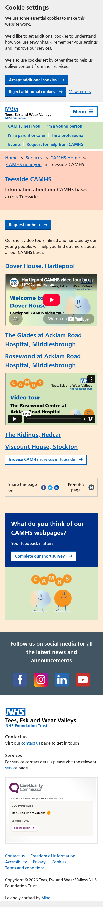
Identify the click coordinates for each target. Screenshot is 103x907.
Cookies (59, 861)
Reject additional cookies (32, 91)
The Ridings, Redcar (33, 434)
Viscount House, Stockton (41, 446)
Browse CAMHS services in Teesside (42, 459)
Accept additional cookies (33, 79)
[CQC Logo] (26, 792)
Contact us (15, 855)
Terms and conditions (24, 867)
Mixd (46, 897)
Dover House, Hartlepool (40, 266)
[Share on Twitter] (50, 487)
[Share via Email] (56, 487)
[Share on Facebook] (43, 487)
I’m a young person (64, 126)
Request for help (24, 224)
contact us (31, 743)
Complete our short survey (40, 556)
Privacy (39, 861)
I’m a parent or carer (27, 135)
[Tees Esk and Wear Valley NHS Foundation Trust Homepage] (28, 112)
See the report (22, 828)
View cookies (80, 91)
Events (14, 144)
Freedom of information (53, 855)
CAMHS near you (24, 126)
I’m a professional (68, 135)
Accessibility (16, 861)
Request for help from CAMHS (55, 144)
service (11, 767)
